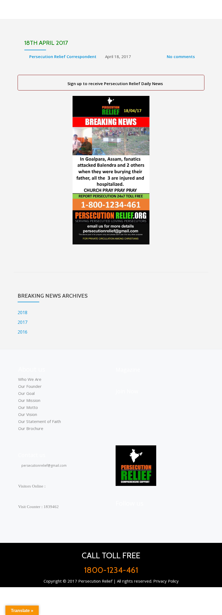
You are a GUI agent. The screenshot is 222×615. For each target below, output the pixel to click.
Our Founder (30, 386)
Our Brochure (30, 428)
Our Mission (29, 400)
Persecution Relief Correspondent (62, 56)
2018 (22, 312)
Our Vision (27, 414)
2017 (22, 322)
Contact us (31, 455)
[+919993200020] (147, 514)
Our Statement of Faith (39, 421)
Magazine (128, 369)
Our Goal (26, 393)
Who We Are (29, 379)
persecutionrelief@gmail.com (44, 465)
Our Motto (28, 407)
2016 (22, 332)
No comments (181, 56)
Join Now (127, 391)
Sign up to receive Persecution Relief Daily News (114, 83)
